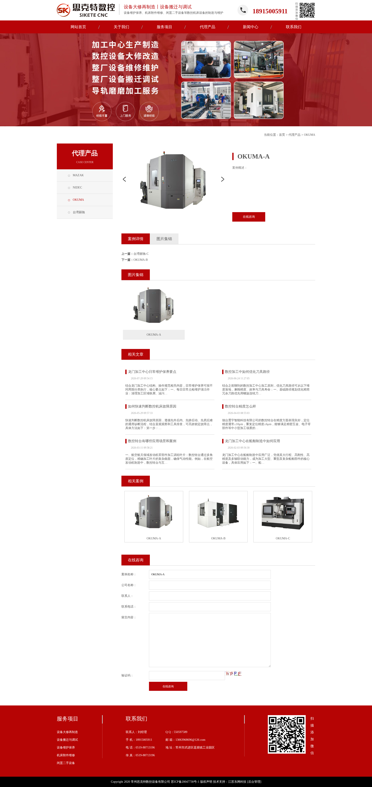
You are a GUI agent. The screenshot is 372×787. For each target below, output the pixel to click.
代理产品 (294, 134)
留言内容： (128, 617)
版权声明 (206, 781)
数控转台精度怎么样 (240, 406)
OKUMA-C (283, 538)
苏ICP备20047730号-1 (185, 781)
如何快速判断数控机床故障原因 (152, 406)
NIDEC (77, 187)
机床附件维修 (66, 755)
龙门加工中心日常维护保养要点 (152, 371)
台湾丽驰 (79, 212)
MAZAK (78, 175)
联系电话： (128, 606)
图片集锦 (164, 239)
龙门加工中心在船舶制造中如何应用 (252, 441)
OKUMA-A (154, 538)
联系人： (127, 595)
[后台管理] (254, 781)
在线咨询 (249, 216)
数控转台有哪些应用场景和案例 (152, 441)
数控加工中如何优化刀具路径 (247, 371)
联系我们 (136, 719)
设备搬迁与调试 (67, 739)
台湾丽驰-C (141, 253)
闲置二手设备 (66, 763)
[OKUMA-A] (154, 307)
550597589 (180, 732)
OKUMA (309, 134)
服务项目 (67, 719)
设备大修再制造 (67, 732)
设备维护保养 (66, 747)
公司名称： (128, 585)
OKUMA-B (140, 259)
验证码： (127, 675)
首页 (282, 134)
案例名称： (128, 574)
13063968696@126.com (190, 739)
